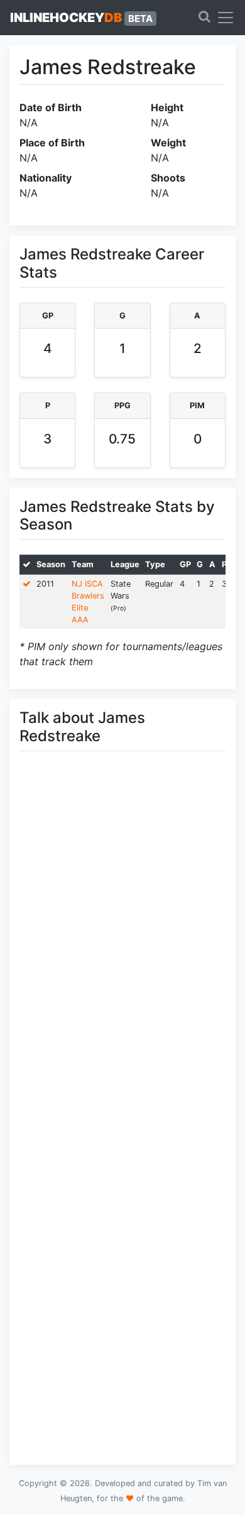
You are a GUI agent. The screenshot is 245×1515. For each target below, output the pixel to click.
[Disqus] (122, 938)
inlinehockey (81, 17)
